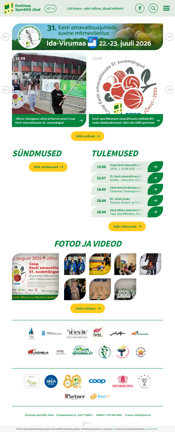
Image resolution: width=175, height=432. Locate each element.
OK (113, 429)
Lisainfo (155, 166)
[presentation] (6, 37)
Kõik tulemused (124, 226)
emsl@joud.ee (142, 415)
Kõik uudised (85, 136)
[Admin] (1, 2)
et (49, 8)
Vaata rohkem (85, 308)
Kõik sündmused (46, 167)
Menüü (166, 8)
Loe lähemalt (151, 429)
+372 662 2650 (114, 415)
